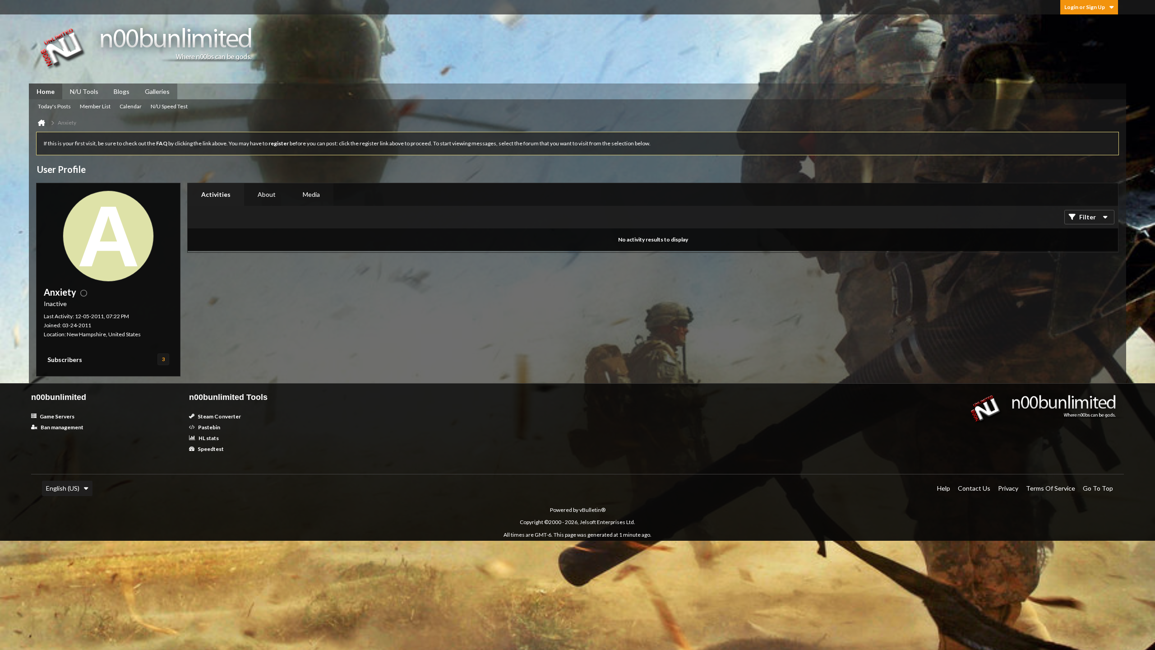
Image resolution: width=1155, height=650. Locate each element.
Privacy (1008, 488)
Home (46, 91)
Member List (95, 106)
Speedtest (210, 449)
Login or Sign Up (1084, 7)
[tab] (216, 194)
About (267, 194)
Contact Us (974, 488)
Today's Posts (54, 106)
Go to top (1098, 488)
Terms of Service (1050, 488)
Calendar (131, 106)
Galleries (157, 91)
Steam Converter (219, 416)
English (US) (62, 488)
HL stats (208, 438)
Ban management (61, 427)
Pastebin (208, 427)
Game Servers (56, 416)
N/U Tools (84, 91)
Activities (216, 194)
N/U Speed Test (169, 106)
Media (311, 194)
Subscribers (64, 359)
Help (943, 488)
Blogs (121, 91)
